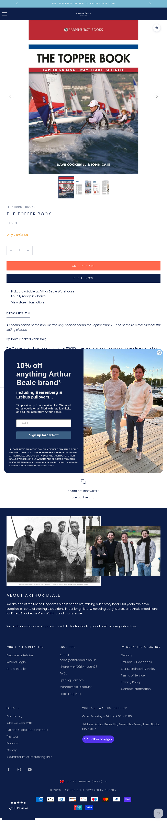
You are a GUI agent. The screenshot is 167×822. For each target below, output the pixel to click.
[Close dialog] (159, 353)
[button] (18, 806)
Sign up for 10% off (43, 435)
